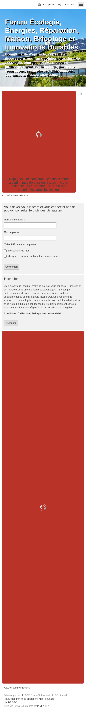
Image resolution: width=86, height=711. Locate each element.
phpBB (24, 695)
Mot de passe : (12, 232)
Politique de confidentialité (46, 313)
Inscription (11, 323)
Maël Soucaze (46, 698)
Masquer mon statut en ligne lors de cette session (34, 256)
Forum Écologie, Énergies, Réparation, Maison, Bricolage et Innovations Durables (42, 34)
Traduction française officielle (20, 698)
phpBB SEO (10, 702)
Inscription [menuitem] (48, 4)
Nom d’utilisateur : (14, 219)
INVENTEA (43, 706)
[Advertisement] (43, 134)
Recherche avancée (81, 93)
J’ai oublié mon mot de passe (20, 244)
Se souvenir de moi (18, 250)
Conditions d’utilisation (17, 313)
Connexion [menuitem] (68, 4)
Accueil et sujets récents (17, 687)
